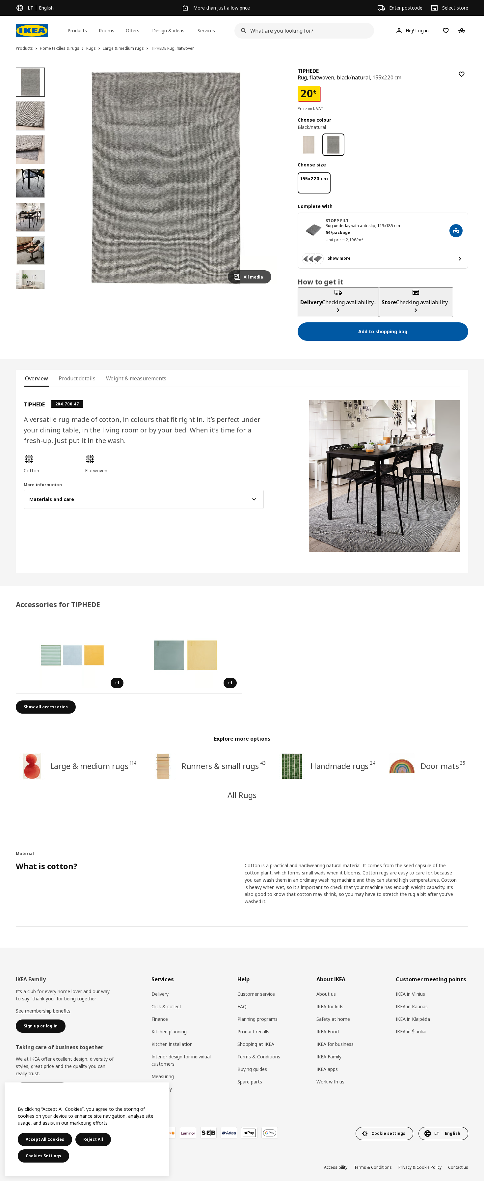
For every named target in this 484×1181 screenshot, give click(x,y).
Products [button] (77, 30)
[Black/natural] (333, 144)
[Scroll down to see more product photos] (30, 288)
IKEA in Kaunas (412, 1006)
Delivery (160, 994)
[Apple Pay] (249, 1133)
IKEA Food (327, 1031)
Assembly (161, 1089)
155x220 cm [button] (387, 77)
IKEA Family (328, 1056)
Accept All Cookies (45, 1139)
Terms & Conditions (258, 1056)
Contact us (458, 1167)
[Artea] (229, 1133)
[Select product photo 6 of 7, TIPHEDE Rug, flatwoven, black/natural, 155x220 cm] (30, 250)
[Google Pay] (269, 1133)
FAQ (242, 1006)
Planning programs (257, 1019)
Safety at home (333, 1019)
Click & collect (166, 1006)
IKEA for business (335, 1044)
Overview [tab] (36, 378)
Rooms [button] (106, 30)
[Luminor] (188, 1133)
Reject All (93, 1139)
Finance (159, 1019)
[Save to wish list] (461, 74)
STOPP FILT (337, 220)
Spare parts (249, 1081)
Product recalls (253, 1031)
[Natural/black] (309, 144)
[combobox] (302, 31)
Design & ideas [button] (168, 30)
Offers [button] (132, 30)
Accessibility (335, 1167)
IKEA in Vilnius (410, 994)
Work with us (330, 1081)
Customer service (256, 994)
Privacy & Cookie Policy (420, 1167)
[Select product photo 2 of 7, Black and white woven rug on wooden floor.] (30, 115)
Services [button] (206, 30)
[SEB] (208, 1133)
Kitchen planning (169, 1031)
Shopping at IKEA (255, 1044)
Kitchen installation (172, 1044)
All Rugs (242, 794)
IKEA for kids (329, 1006)
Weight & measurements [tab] (136, 378)
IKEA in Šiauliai (411, 1031)
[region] (165, 178)
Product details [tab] (77, 378)
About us (326, 994)
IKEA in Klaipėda (413, 1019)
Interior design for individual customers (181, 1060)
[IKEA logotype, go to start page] (32, 30)
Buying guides (252, 1069)
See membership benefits (43, 1011)
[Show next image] (263, 178)
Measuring (162, 1076)
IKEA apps (327, 1069)
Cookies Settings (43, 1156)
